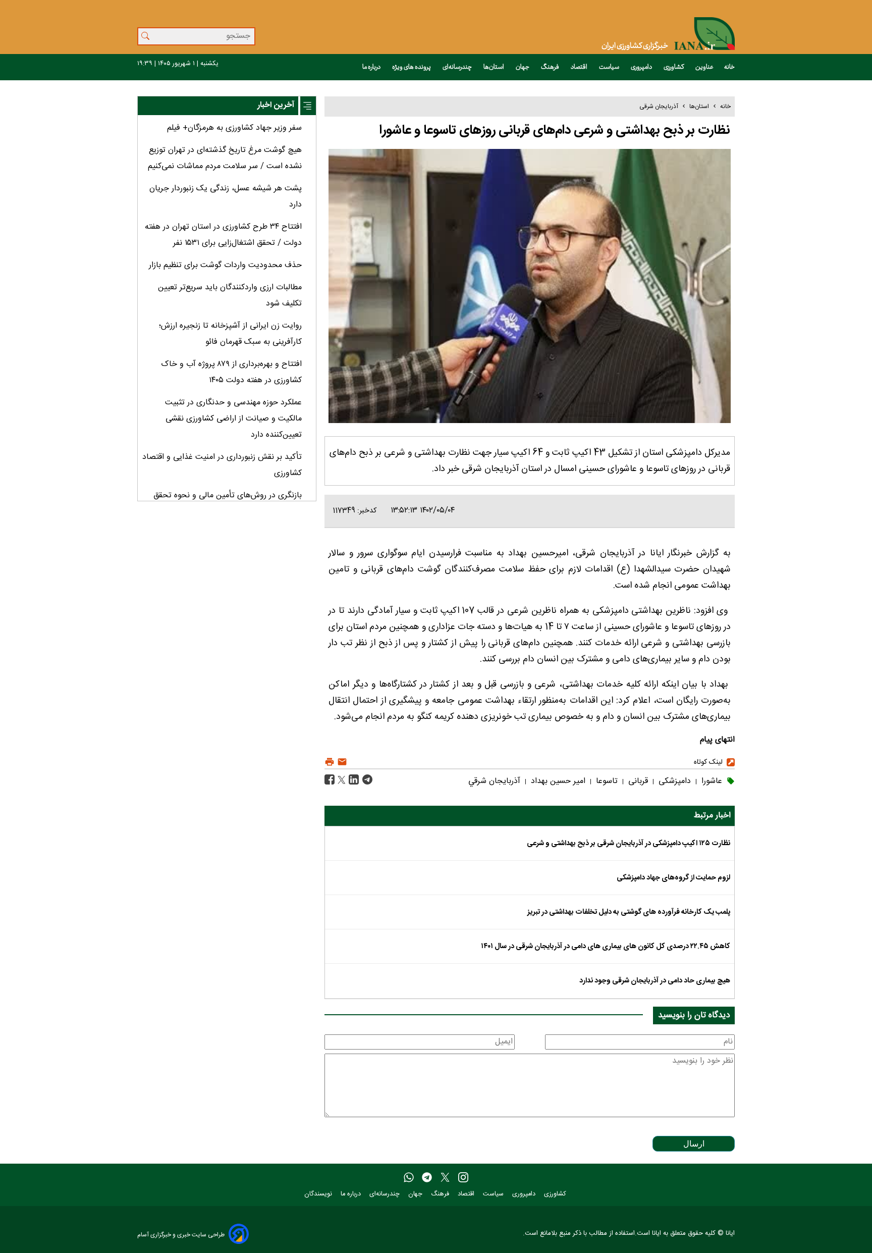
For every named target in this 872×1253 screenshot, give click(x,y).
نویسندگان (319, 1194)
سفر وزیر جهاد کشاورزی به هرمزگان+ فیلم (234, 128)
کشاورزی (674, 67)
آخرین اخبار (275, 105)
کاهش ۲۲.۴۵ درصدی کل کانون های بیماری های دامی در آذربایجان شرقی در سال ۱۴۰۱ (605, 947)
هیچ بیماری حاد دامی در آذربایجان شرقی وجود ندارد (654, 981)
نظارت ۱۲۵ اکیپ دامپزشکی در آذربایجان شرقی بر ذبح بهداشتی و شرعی (628, 844)
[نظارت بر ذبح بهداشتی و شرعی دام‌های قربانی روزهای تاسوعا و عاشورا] (366, 780)
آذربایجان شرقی (658, 106)
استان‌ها (494, 67)
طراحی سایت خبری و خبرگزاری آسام (181, 1234)
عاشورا (710, 781)
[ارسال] (341, 762)
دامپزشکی (673, 781)
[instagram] (463, 1178)
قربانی (637, 781)
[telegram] (427, 1178)
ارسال (693, 1143)
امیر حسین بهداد (556, 781)
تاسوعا (605, 781)
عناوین (704, 67)
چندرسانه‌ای (458, 67)
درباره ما (372, 67)
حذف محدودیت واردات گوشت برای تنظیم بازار (225, 265)
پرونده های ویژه (412, 67)
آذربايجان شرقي (494, 781)
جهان (523, 67)
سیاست (609, 67)
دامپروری (642, 67)
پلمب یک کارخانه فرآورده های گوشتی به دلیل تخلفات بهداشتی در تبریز (628, 912)
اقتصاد (579, 67)
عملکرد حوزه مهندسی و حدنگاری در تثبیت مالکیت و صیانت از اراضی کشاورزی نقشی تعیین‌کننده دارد (233, 419)
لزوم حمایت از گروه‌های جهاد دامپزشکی (673, 878)
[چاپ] (329, 762)
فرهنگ (550, 67)
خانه (729, 67)
